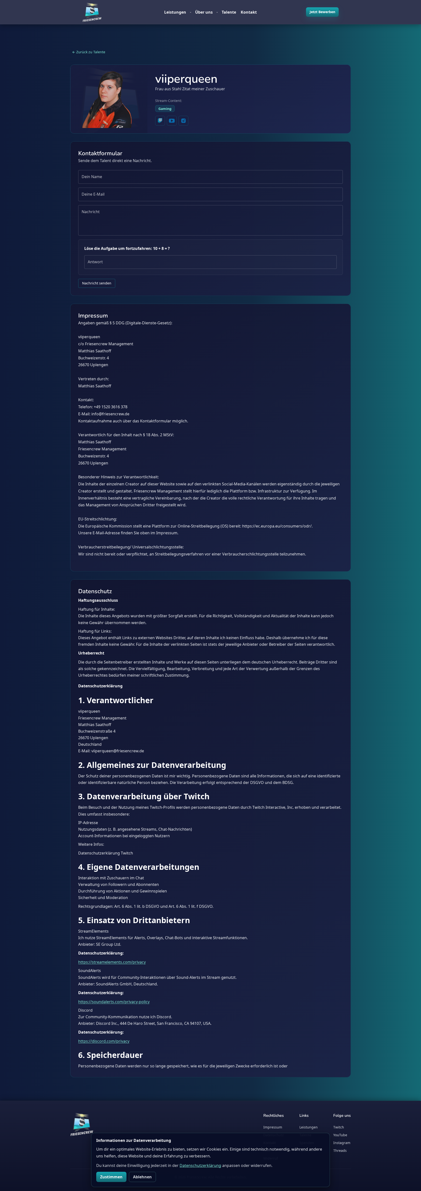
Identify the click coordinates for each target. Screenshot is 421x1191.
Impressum (272, 1127)
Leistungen (177, 12)
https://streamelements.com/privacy (112, 962)
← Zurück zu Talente (88, 52)
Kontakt (249, 12)
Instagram (341, 1142)
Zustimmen (111, 1177)
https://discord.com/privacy (103, 1041)
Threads (340, 1150)
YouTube (340, 1135)
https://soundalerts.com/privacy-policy (114, 1001)
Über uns (206, 12)
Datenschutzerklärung (200, 1165)
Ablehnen (142, 1177)
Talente (229, 12)
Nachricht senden (96, 283)
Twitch (338, 1127)
